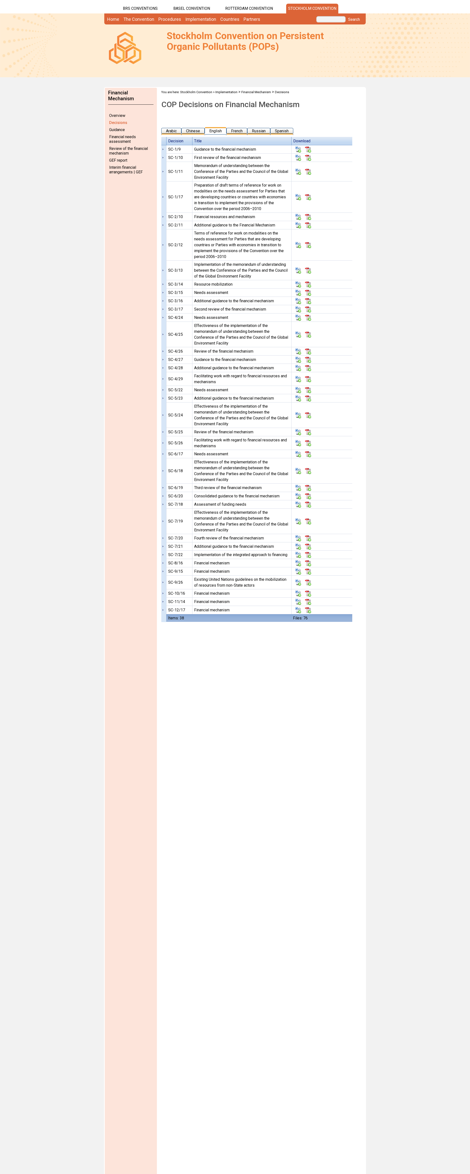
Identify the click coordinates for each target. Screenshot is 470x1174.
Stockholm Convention (312, 8)
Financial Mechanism (256, 92)
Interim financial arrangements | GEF (126, 169)
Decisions (118, 122)
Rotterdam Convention (249, 8)
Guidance (117, 129)
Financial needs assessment (122, 139)
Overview (117, 115)
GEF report (118, 160)
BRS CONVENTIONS (140, 8)
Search (354, 20)
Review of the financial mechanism (128, 151)
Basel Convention (191, 8)
